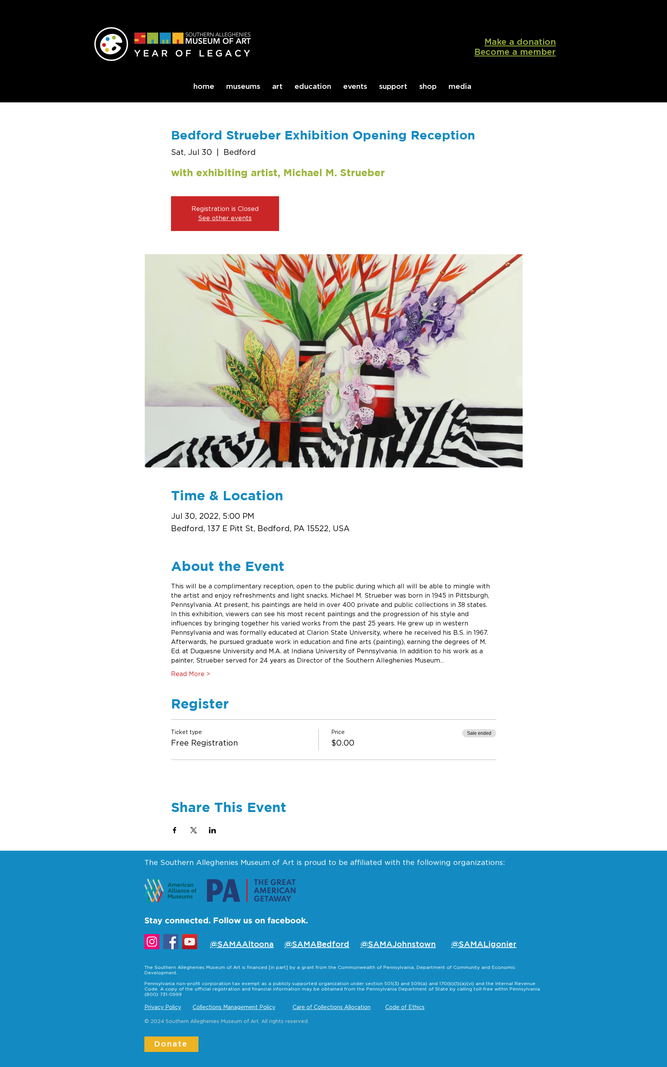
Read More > (190, 674)
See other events (225, 218)
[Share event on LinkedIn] (212, 830)
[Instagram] (151, 941)
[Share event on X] (193, 830)
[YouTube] (189, 941)
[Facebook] (170, 941)
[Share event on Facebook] (174, 830)
